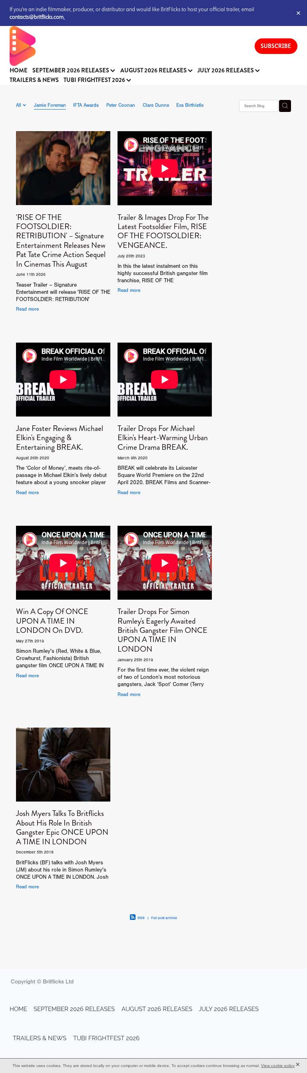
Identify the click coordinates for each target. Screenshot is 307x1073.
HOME (19, 70)
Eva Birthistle (189, 105)
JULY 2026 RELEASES (226, 70)
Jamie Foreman (50, 105)
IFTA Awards (86, 105)
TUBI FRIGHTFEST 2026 (95, 80)
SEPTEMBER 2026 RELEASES (71, 70)
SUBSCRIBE (276, 46)
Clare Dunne (156, 105)
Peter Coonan (120, 105)
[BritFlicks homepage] (124, 46)
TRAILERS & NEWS (34, 80)
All (19, 105)
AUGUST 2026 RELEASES (154, 70)
